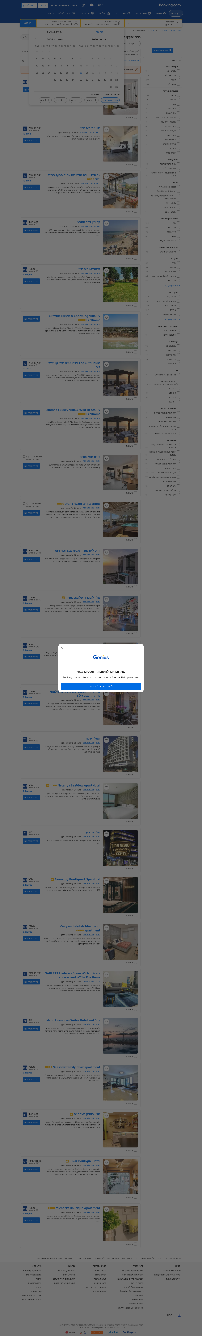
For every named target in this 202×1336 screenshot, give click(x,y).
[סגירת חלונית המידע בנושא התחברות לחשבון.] (62, 648)
